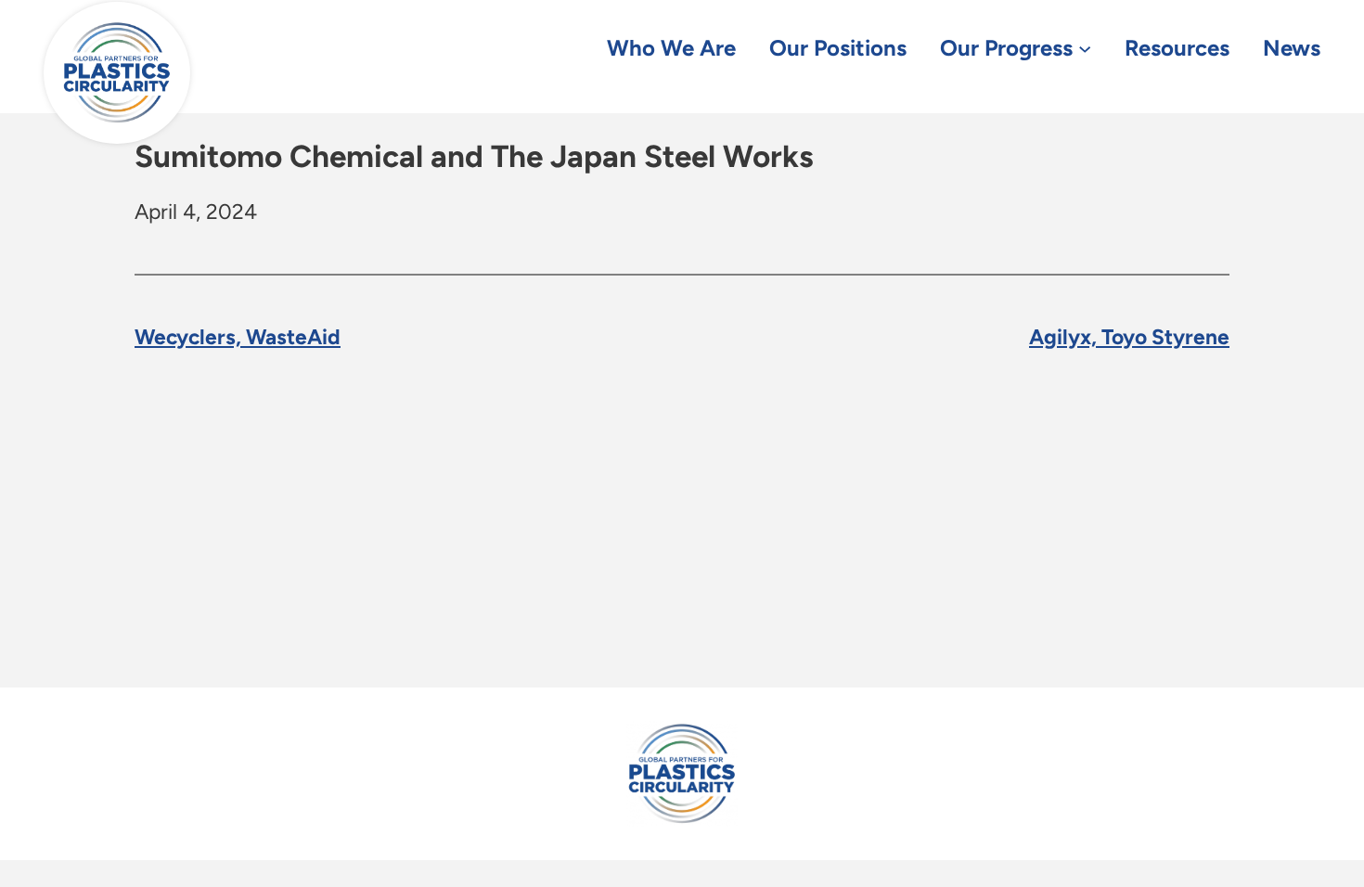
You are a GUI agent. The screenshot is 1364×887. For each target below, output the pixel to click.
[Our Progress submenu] (1084, 47)
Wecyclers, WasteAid (238, 337)
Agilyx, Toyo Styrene (1129, 337)
